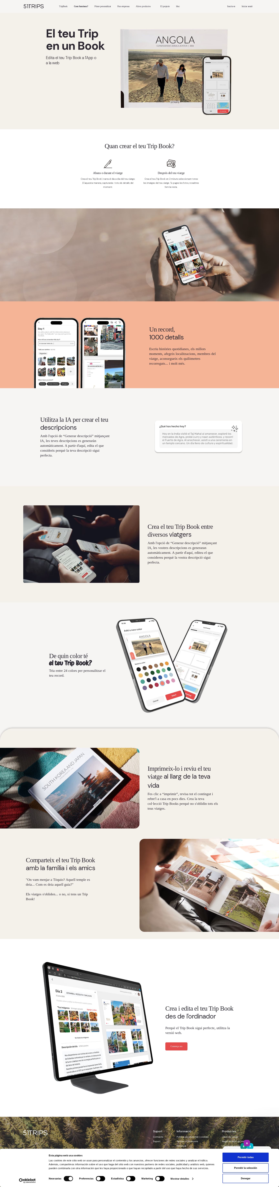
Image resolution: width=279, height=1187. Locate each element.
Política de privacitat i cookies (193, 1136)
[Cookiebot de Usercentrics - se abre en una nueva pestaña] (27, 1180)
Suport (156, 1141)
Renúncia (181, 1145)
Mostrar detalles (179, 1178)
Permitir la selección (245, 1168)
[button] (145, 6)
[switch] (100, 1178)
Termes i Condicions (187, 1141)
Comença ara (176, 1046)
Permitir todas (246, 1157)
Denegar (245, 1178)
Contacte (158, 1136)
